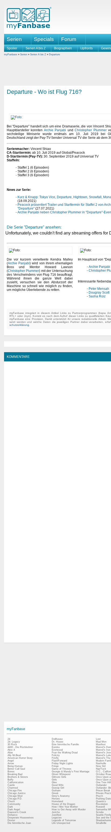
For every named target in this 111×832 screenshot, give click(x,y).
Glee (54, 782)
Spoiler (12, 48)
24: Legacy (14, 741)
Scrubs (100, 812)
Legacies (57, 817)
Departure (54, 54)
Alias (10, 752)
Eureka (56, 747)
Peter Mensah (99, 289)
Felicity (56, 755)
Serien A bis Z (36, 48)
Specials (44, 39)
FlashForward (59, 760)
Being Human (15, 766)
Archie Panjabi (55, 130)
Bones (11, 771)
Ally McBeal (14, 755)
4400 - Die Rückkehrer (20, 747)
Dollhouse (57, 739)
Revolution (102, 804)
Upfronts (86, 48)
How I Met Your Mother (65, 806)
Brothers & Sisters (18, 777)
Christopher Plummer (90, 130)
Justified (56, 815)
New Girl (101, 766)
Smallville (101, 823)
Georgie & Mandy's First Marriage (70, 771)
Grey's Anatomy (61, 796)
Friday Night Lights (62, 763)
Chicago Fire (15, 790)
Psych (99, 796)
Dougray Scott (99, 292)
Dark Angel (14, 809)
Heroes (56, 798)
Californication (15, 782)
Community (14, 804)
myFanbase (10, 54)
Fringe (55, 766)
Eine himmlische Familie (65, 744)
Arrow (11, 763)
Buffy (10, 779)
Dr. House (57, 741)
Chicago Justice (17, 793)
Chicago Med (15, 796)
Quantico (101, 801)
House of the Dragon (63, 804)
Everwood (57, 750)
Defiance (13, 815)
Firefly (55, 758)
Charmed (13, 787)
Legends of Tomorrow (64, 820)
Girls (54, 779)
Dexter (11, 820)
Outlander (101, 785)
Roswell (100, 806)
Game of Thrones (61, 768)
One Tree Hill (103, 782)
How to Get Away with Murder (69, 809)
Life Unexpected (61, 823)
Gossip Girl (58, 787)
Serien (23, 54)
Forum (68, 39)
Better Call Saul (16, 768)
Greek (55, 793)
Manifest (101, 744)
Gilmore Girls (59, 777)
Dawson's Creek (17, 812)
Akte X (11, 750)
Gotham (56, 790)
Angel (11, 760)
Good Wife (58, 785)
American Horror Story (20, 758)
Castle (11, 785)
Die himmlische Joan (19, 823)
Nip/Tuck (101, 768)
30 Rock (12, 744)
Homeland (57, 801)
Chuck (11, 801)
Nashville (101, 763)
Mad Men (101, 741)
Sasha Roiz (97, 296)
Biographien (63, 48)
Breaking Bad (15, 774)
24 (9, 739)
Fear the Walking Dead (65, 752)
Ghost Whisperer (61, 774)
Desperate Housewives (21, 817)
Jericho (56, 812)
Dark (10, 806)
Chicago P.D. (15, 798)
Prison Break (103, 790)
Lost (98, 739)
